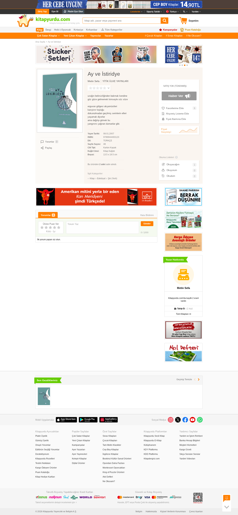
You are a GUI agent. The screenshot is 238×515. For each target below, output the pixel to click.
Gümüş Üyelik (42, 440)
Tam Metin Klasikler (112, 445)
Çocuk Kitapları (154, 35)
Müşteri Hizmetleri (188, 445)
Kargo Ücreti (185, 449)
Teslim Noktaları (43, 463)
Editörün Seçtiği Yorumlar (47, 449)
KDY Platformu (151, 449)
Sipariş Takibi (153, 11)
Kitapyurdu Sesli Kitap (154, 436)
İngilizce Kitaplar (110, 454)
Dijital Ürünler (78, 463)
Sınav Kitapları (175, 35)
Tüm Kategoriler (113, 29)
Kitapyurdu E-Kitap (153, 440)
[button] (180, 65)
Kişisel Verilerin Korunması (173, 511)
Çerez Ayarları (196, 511)
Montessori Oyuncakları (114, 468)
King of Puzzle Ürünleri (113, 472)
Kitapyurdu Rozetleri (45, 458)
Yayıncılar (95, 35)
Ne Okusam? (194, 35)
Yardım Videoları (187, 458)
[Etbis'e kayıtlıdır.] (198, 498)
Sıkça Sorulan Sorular (189, 454)
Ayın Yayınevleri (79, 454)
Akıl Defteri (108, 477)
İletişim (139, 511)
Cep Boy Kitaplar (111, 449)
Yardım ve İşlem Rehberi (191, 436)
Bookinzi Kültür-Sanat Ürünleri (117, 458)
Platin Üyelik (41, 436)
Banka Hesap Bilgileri (189, 440)
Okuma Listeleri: (166, 157)
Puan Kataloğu (193, 29)
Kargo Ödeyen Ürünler (46, 468)
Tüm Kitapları (182, 314)
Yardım (195, 11)
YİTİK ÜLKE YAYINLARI (115, 81)
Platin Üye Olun (75, 11)
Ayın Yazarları (78, 449)
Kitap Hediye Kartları (45, 477)
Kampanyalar (170, 29)
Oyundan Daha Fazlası (113, 463)
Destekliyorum (42, 454)
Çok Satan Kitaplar (47, 35)
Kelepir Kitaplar (79, 458)
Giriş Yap (42, 11)
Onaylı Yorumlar (43, 445)
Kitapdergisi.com (152, 458)
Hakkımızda (151, 511)
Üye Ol (55, 11)
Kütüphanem (150, 445)
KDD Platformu (151, 454)
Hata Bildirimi (147, 215)
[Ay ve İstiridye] (44, 396)
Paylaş (48, 148)
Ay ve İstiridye (54, 42)
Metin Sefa (93, 81)
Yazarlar (109, 35)
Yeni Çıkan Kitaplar (74, 35)
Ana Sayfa (40, 42)
